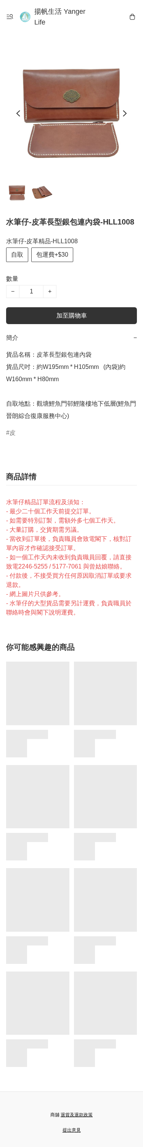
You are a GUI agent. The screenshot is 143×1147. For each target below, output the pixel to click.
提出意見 (72, 1130)
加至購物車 (71, 315)
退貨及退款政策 (77, 1115)
